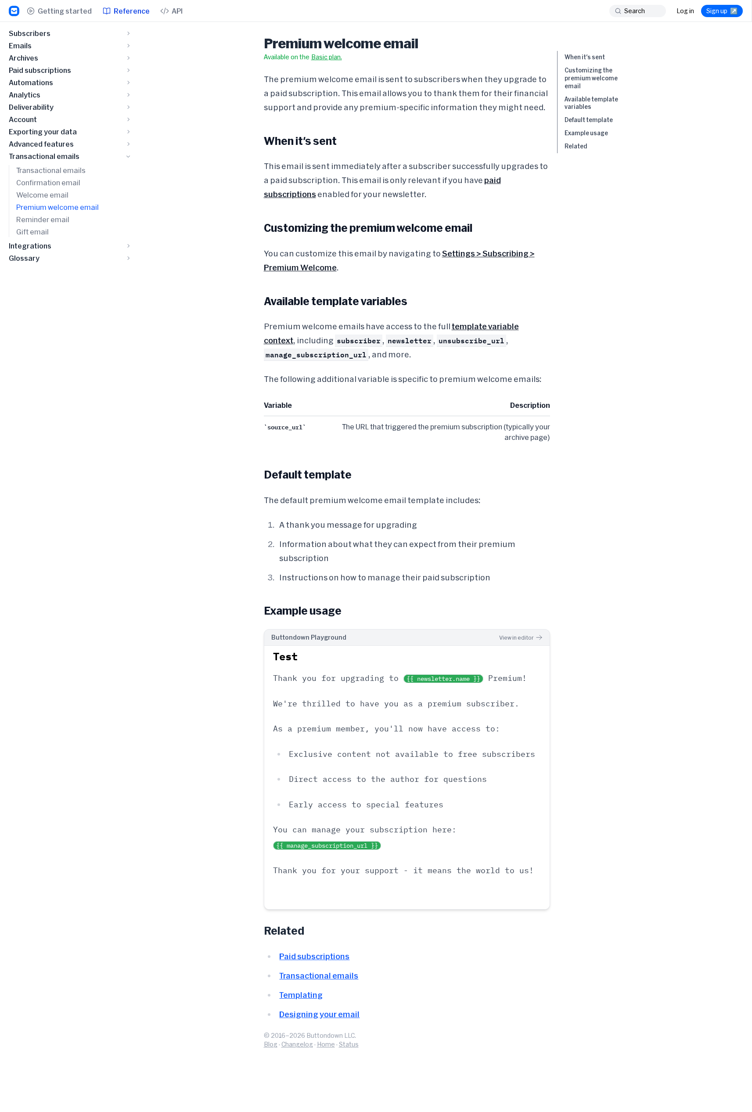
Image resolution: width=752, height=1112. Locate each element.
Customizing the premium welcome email (591, 78)
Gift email (32, 231)
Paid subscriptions (314, 956)
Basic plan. (326, 57)
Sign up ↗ (722, 10)
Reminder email (42, 219)
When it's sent (585, 57)
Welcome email (42, 195)
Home (326, 1044)
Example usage (586, 133)
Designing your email (319, 1014)
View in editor (516, 637)
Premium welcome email (57, 207)
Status (349, 1044)
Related (576, 146)
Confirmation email (48, 182)
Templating (301, 995)
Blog (270, 1044)
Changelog (297, 1044)
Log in (685, 10)
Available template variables (591, 103)
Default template (589, 119)
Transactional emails (51, 170)
